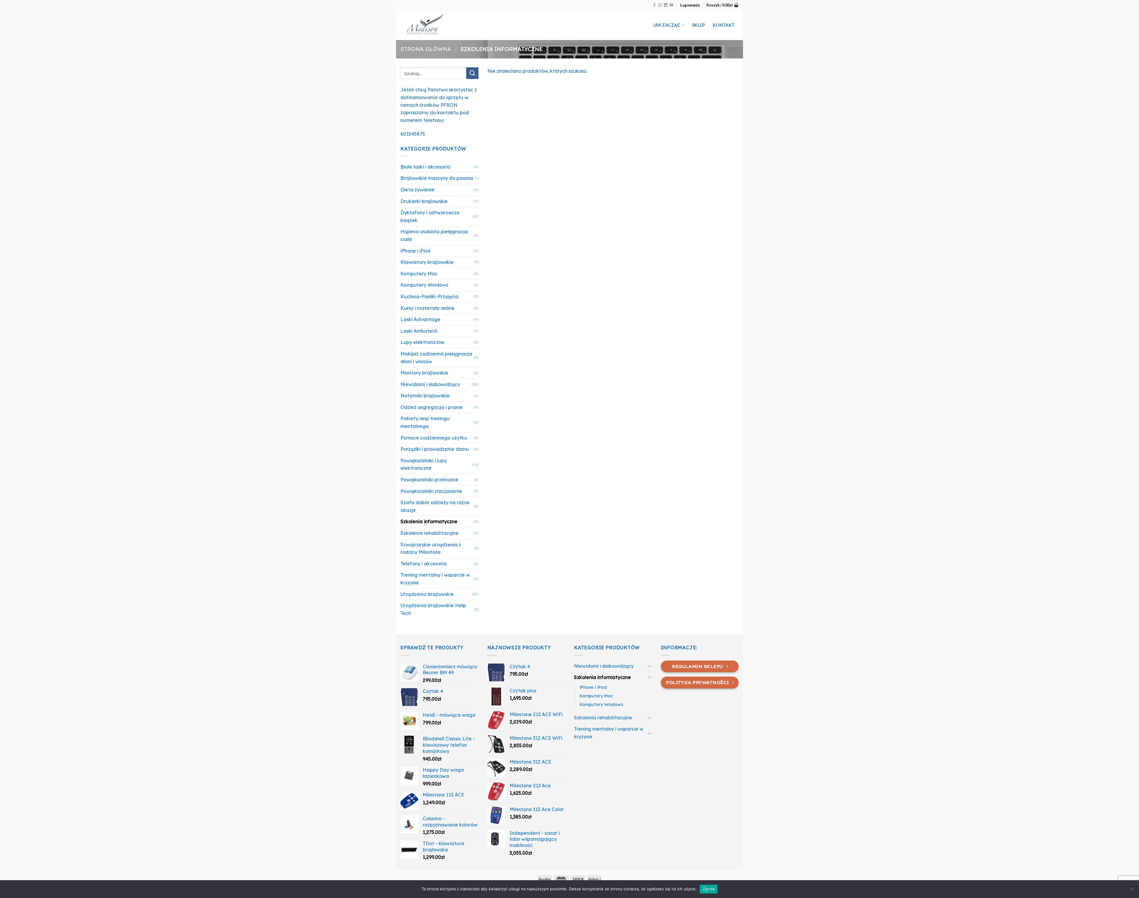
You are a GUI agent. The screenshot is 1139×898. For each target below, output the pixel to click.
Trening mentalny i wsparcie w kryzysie (435, 579)
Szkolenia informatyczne (428, 521)
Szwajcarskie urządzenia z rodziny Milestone (430, 548)
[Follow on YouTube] (671, 5)
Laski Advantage (420, 319)
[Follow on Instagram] (660, 5)
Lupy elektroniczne (422, 342)
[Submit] (472, 73)
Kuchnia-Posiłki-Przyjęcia (429, 296)
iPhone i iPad (415, 251)
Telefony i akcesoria (423, 564)
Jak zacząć (666, 25)
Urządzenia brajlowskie (427, 594)
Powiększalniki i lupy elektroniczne (423, 464)
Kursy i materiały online (427, 308)
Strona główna (425, 49)
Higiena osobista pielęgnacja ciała (434, 235)
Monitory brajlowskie (424, 373)
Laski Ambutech (419, 331)
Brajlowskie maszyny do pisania (436, 178)
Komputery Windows (424, 285)
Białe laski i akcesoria (425, 167)
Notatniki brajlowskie (425, 396)
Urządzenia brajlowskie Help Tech (433, 609)
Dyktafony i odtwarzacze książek (429, 216)
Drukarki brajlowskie (424, 201)
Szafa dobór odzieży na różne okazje (435, 506)
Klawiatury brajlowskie (427, 262)
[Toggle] (649, 665)
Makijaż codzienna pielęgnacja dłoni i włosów (436, 357)
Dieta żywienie (417, 190)
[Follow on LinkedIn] (665, 5)
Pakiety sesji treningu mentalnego (425, 422)
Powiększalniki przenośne (429, 480)
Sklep (698, 25)
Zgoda (709, 888)
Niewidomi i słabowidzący (430, 384)
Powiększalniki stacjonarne (431, 491)
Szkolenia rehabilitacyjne (429, 533)
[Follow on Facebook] (654, 5)
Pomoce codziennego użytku (433, 438)
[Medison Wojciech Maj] (462, 25)
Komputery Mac (419, 274)
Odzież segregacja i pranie (431, 407)
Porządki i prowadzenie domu (434, 449)
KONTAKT (724, 25)
